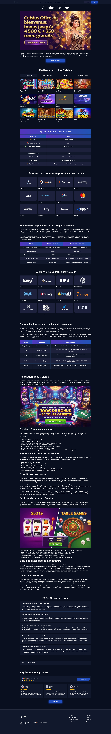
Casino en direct (45, 75)
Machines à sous (81, 75)
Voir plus (55, 701)
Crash (63, 75)
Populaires (27, 75)
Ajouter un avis (83, 679)
